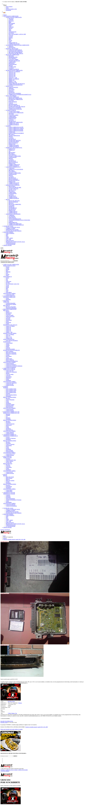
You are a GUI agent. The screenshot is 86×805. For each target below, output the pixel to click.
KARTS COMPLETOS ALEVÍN (16, 127)
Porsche (7, 274)
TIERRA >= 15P (12, 81)
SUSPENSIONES (13, 64)
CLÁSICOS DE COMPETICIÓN (16, 112)
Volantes (8, 345)
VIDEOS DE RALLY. (11, 243)
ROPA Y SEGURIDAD (11, 95)
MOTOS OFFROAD (13, 202)
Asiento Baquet (9, 343)
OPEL (10, 30)
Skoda (7, 275)
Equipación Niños (10, 405)
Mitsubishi (8, 271)
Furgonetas (8, 497)
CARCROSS (11, 168)
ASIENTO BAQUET (13, 87)
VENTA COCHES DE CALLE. (13, 227)
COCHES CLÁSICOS (11, 110)
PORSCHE (11, 27)
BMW (10, 22)
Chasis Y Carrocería (10, 423)
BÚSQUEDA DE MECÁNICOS (16, 53)
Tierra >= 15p (9, 337)
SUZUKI (11, 36)
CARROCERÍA (12, 62)
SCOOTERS (11, 205)
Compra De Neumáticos (11, 364)
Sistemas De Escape (10, 316)
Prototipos (8, 417)
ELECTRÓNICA (12, 58)
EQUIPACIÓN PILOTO (14, 180)
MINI (10, 39)
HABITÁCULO (9, 86)
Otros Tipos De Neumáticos (12, 340)
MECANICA (11, 134)
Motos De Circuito (10, 476)
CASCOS (11, 103)
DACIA (10, 40)
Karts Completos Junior (11, 391)
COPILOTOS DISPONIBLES (15, 49)
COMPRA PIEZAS (13, 212)
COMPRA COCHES (10, 228)
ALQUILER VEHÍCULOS (9, 295)
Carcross (8, 437)
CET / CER (8, 239)
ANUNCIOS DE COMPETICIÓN (10, 16)
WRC (7, 234)
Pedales (7, 346)
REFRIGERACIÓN (13, 57)
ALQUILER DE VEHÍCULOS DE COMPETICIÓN (17, 45)
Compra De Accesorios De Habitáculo (14, 365)
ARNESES (11, 88)
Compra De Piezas (10, 363)
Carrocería (8, 317)
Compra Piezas (9, 491)
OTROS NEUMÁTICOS (8, 339)
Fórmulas (8, 415)
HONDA (11, 37)
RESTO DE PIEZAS (13, 142)
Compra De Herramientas (11, 505)
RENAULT (11, 21)
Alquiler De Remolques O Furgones (13, 499)
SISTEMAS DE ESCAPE (14, 60)
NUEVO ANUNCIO (5, 529)
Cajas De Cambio (9, 315)
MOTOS (8, 199)
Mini (7, 288)
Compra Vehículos (10, 432)
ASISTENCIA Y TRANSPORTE (13, 214)
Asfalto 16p (8, 329)
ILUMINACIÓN (12, 66)
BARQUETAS (12, 148)
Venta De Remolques (10, 498)
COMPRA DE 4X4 (13, 197)
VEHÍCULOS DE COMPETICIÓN (14, 17)
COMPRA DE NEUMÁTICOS (15, 84)
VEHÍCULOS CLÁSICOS (9, 368)
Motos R (8, 479)
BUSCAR (15, 260)
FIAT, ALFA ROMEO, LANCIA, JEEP (17, 34)
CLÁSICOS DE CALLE (14, 111)
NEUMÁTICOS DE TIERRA (9, 333)
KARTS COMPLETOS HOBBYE (16, 133)
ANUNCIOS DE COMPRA (9, 293)
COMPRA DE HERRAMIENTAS (16, 224)
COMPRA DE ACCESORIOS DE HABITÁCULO (20, 94)
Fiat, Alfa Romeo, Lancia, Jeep (12, 283)
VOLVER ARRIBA (5, 771)
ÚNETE (15, 756)
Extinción (8, 347)
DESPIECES (11, 206)
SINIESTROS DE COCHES (12, 229)
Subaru (7, 277)
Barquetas (8, 414)
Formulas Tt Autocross (11, 438)
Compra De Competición (11, 382)
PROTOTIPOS (12, 152)
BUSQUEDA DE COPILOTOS (16, 51)
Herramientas (9, 502)
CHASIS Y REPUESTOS (14, 135)
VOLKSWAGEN (12, 31)
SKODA (10, 28)
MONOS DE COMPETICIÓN (15, 98)
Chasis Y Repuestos (10, 399)
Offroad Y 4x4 (9, 338)
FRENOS (11, 65)
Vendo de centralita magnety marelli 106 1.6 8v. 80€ (14, 539)
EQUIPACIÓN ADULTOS (15, 140)
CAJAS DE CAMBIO (13, 59)
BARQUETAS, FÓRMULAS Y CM (11, 411)
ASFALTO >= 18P (13, 77)
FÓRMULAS (12, 150)
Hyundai (8, 282)
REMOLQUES (12, 144)
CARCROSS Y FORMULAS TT (10, 435)
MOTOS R (11, 203)
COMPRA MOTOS (13, 211)
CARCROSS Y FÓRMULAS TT (13, 167)
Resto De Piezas (9, 406)
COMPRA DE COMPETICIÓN (16, 122)
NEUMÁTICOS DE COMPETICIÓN (14, 70)
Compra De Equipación (11, 367)
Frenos (7, 321)
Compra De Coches (10, 294)
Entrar (7, 7)
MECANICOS (6, 305)
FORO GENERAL (10, 233)
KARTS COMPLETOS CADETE (16, 128)
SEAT (10, 29)
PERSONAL (6, 300)
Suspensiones (9, 320)
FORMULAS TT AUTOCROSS (16, 169)
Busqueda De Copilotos (11, 304)
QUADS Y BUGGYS (13, 188)
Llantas (7, 323)
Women (13, 713)
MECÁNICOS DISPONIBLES (15, 52)
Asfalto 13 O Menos (10, 326)
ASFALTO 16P (12, 75)
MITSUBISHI (12, 23)
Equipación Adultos (10, 404)
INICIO (5, 14)
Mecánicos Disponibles (11, 306)
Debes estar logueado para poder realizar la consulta (12, 729)
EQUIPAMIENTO (13, 208)
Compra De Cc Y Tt (10, 454)
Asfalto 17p (8, 330)
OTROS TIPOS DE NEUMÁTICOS (17, 83)
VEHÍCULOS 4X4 (7, 457)
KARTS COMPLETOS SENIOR (16, 130)
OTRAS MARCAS (13, 42)
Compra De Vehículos (10, 504)
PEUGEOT (11, 18)
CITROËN (11, 19)
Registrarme (8, 10)
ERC (7, 235)
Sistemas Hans (9, 358)
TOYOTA (11, 35)
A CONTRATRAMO (10, 244)
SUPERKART (12, 132)
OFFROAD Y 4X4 (13, 82)
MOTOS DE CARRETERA (15, 204)
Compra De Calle (9, 384)
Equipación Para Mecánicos (12, 361)
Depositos (8, 318)
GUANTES (11, 100)
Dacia (7, 289)
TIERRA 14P (11, 80)
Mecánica (8, 421)
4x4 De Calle (9, 462)
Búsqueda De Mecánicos (11, 308)
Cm (6, 416)
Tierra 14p (8, 335)
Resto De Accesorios (10, 349)
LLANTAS (11, 68)
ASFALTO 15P (12, 74)
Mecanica (8, 398)
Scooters (8, 481)
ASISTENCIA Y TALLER (9, 492)
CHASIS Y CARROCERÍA (15, 156)
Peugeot (7, 267)
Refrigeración (9, 312)
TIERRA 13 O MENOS (14, 78)
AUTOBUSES (12, 216)
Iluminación (8, 322)
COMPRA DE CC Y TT (14, 182)
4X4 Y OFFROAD (7, 456)
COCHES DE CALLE (8, 226)
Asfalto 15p (8, 328)
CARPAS (11, 221)
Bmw (7, 270)
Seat (7, 279)
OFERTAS (11, 46)
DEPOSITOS (12, 63)
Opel (7, 280)
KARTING (8, 125)
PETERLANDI (11, 701)
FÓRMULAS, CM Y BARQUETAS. (14, 147)
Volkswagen (8, 281)
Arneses (7, 344)
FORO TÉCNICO (10, 240)
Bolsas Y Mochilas (10, 359)
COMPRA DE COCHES (14, 43)
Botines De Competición (11, 353)
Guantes (7, 355)
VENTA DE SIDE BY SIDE (15, 187)
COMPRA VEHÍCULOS (14, 164)
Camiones (8, 495)
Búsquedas (8, 299)
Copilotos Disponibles (10, 303)
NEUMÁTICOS (12, 121)
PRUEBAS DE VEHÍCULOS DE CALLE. (15, 241)
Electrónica (8, 314)
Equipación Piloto (10, 451)
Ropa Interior (9, 356)
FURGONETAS (12, 217)
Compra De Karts (9, 409)
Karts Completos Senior (11, 392)
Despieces (8, 485)
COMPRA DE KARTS (14, 145)
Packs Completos (9, 351)
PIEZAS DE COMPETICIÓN (12, 54)
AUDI (10, 41)
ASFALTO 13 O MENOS (14, 71)
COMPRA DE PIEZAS (14, 69)
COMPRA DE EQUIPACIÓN (15, 109)
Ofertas (7, 298)
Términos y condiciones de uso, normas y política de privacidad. (14, 769)
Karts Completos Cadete (11, 390)
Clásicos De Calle (10, 370)
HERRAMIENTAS (13, 222)
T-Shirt (9, 713)
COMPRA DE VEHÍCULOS (15, 223)
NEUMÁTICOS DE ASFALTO (10, 324)
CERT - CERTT (9, 238)
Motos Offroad (9, 478)
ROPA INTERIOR (13, 101)
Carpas (7, 501)
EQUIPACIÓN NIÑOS (14, 141)
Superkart (8, 393)
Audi (7, 291)
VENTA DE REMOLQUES (15, 218)
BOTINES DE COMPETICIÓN (16, 99)
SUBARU (11, 24)
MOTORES (11, 56)
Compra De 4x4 (9, 472)
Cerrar (5, 5)
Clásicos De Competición (11, 372)
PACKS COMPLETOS (14, 97)
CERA (7, 236)
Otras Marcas (9, 292)
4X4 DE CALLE (12, 189)
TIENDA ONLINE (7, 245)
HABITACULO (6, 341)
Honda (7, 287)
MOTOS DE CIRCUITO (14, 200)
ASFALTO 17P (12, 76)
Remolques (8, 396)
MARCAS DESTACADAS (9, 265)
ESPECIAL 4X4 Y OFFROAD (12, 185)
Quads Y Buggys (9, 461)
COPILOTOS (6, 302)
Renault (7, 269)
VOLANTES (11, 89)
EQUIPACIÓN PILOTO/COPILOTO (11, 350)
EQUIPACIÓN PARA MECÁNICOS (17, 106)
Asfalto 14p (8, 327)
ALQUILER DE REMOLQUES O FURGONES (19, 220)
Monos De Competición (11, 352)
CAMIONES (11, 215)
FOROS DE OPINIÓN (8, 232)
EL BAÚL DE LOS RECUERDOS (13, 230)
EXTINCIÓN (12, 92)
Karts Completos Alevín (11, 388)
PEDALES (11, 91)
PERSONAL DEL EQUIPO (12, 48)
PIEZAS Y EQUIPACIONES (9, 397)
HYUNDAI (11, 33)
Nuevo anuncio (9, 6)
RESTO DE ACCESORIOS (15, 93)
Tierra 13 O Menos (10, 334)
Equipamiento (9, 486)
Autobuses (8, 496)
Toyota (7, 285)
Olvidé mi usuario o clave (11, 9)
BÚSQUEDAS (12, 47)
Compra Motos (9, 490)
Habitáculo (8, 378)
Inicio (4, 535)
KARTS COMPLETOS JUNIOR (16, 129)
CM (9, 151)
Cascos (7, 357)
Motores (7, 311)
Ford (7, 273)
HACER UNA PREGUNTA (7, 721)
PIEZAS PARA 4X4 (7, 463)
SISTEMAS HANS (13, 104)
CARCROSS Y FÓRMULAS (9, 434)
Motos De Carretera (10, 480)
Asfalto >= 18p (9, 332)
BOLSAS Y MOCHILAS (14, 105)
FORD (10, 25)
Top (16, 713)
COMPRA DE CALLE (14, 123)
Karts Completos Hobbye (11, 394)
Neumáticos (8, 380)
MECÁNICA (11, 153)
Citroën (7, 268)
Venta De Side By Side (11, 460)
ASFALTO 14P (12, 72)
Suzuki (7, 286)
